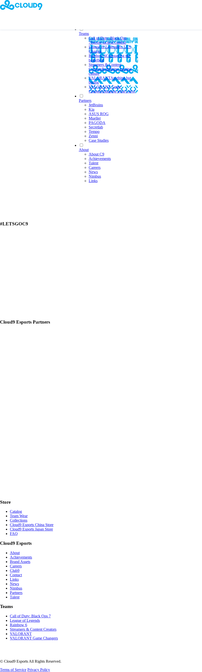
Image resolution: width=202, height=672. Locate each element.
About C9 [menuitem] (96, 154)
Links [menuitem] (93, 181)
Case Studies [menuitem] (99, 140)
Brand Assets (20, 562)
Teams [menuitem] (84, 33)
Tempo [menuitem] (94, 131)
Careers (16, 566)
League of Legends (25, 620)
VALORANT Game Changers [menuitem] (112, 89)
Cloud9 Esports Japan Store (31, 529)
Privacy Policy (38, 670)
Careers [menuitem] (95, 167)
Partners (16, 593)
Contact (16, 575)
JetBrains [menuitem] (96, 105)
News (14, 584)
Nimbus (16, 588)
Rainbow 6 (18, 625)
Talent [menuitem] (93, 163)
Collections (18, 520)
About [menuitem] (84, 150)
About (15, 553)
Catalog (16, 511)
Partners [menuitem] (85, 100)
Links (14, 579)
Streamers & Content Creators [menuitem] (110, 69)
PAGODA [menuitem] (97, 123)
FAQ (14, 533)
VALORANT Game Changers (34, 638)
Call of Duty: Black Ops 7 (30, 616)
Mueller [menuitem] (95, 118)
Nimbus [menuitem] (95, 176)
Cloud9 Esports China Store (31, 525)
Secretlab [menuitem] (96, 127)
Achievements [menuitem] (100, 158)
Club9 (14, 570)
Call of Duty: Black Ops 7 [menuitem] (108, 40)
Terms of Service (13, 670)
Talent (14, 597)
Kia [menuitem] (91, 109)
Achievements (21, 557)
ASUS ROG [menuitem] (99, 114)
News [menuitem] (93, 172)
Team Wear (19, 516)
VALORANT (21, 634)
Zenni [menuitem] (93, 136)
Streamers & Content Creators (33, 629)
